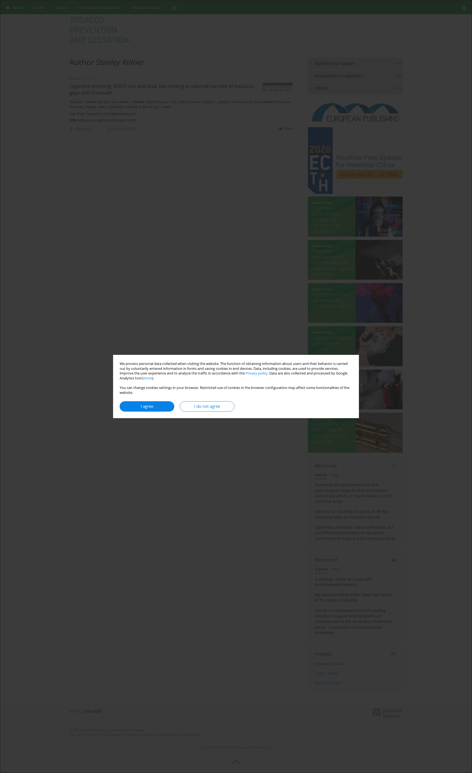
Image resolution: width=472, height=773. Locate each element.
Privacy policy (257, 373)
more (147, 378)
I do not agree (207, 406)
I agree (147, 406)
